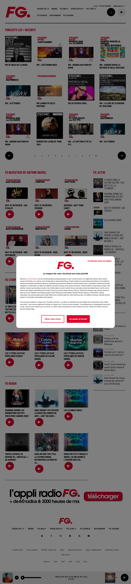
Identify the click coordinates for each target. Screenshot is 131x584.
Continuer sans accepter (100, 260)
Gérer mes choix (53, 318)
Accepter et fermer (78, 318)
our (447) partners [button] (32, 279)
